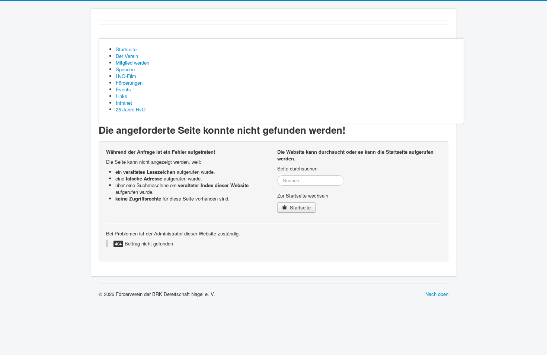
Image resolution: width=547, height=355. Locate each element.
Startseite (299, 207)
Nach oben (436, 293)
